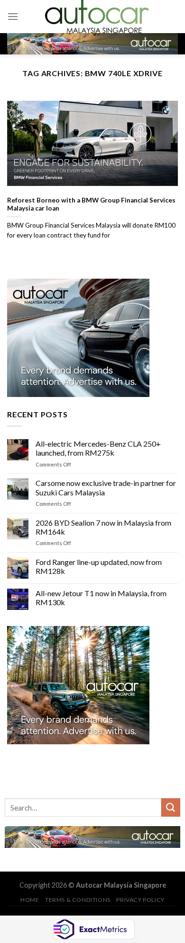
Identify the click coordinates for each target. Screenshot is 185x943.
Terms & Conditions (78, 899)
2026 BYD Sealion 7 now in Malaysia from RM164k (103, 527)
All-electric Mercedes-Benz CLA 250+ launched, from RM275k (98, 449)
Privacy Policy (140, 899)
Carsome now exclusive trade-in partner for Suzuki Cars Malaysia (106, 488)
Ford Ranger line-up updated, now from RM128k (99, 567)
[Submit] (170, 807)
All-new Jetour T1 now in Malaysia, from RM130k (101, 598)
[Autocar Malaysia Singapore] (97, 16)
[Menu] (12, 16)
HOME (29, 899)
